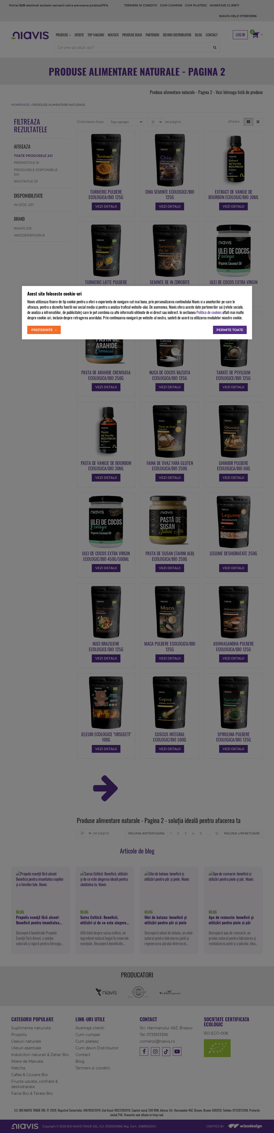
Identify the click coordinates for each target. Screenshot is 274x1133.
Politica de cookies (209, 312)
